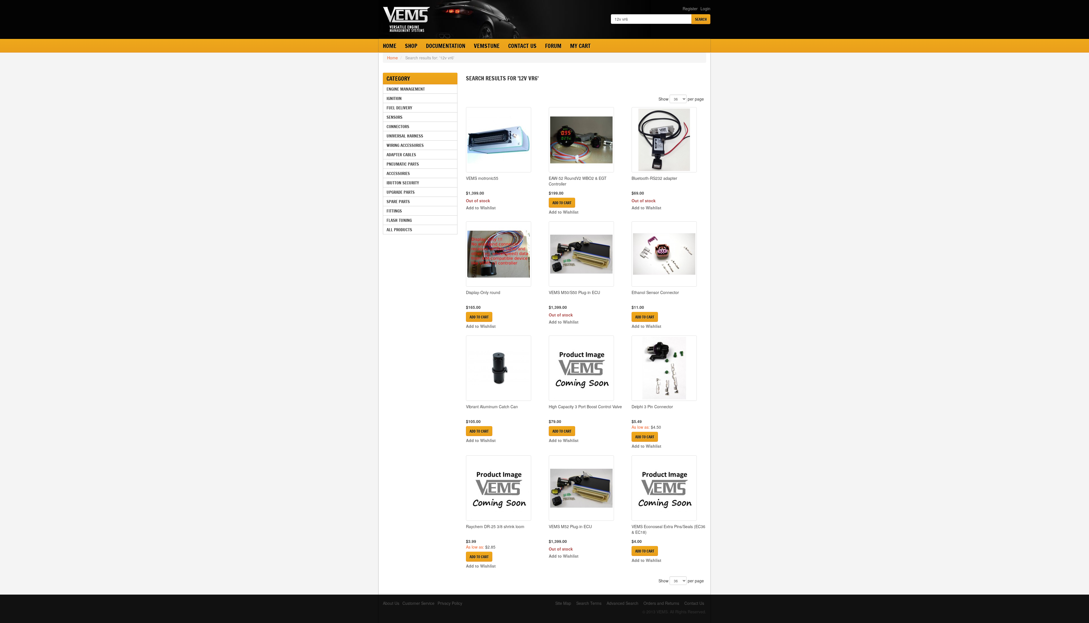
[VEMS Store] (448, 19)
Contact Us (694, 603)
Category (398, 78)
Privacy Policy (450, 603)
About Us (391, 603)
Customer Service (418, 603)
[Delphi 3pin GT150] (669, 368)
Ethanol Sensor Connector (655, 292)
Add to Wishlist (481, 208)
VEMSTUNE (487, 46)
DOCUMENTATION (445, 46)
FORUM (553, 46)
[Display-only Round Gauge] (503, 254)
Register (690, 8)
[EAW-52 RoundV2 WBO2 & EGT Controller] (586, 139)
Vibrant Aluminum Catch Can (492, 406)
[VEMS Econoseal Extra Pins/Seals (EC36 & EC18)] (669, 488)
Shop (411, 46)
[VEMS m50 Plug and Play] (586, 254)
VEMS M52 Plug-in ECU (570, 526)
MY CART (580, 46)
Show (663, 99)
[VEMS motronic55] (503, 139)
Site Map (563, 603)
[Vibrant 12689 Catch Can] (503, 368)
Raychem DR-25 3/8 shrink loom (495, 526)
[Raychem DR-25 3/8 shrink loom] (503, 488)
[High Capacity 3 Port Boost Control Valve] (586, 368)
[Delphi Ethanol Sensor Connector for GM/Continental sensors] (669, 254)
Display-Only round (483, 292)
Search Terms (589, 603)
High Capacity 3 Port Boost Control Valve (585, 406)
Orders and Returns (661, 603)
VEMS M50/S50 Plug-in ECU (574, 292)
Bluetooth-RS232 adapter (654, 178)
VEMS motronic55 (482, 178)
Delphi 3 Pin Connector (652, 406)
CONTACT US (522, 46)
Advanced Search (622, 603)
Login (705, 8)
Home (389, 46)
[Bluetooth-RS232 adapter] (669, 139)
